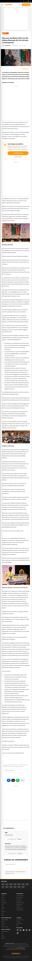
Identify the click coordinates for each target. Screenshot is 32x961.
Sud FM (2, 936)
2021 (23, 884)
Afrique (2, 915)
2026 (3, 884)
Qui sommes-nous (19, 919)
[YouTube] (28, 1)
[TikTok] (30, 1)
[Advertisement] (16, 19)
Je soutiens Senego (18, 153)
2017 (11, 887)
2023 (15, 884)
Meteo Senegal (19, 897)
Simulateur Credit (19, 908)
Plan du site (8, 949)
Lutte (2, 910)
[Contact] (20, 1)
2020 (27, 884)
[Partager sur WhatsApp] (18, 780)
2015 (19, 887)
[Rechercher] (19, 4)
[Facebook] (24, 1)
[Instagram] (26, 930)
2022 (19, 884)
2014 (23, 887)
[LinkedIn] (29, 930)
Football (2, 908)
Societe (2, 897)
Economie (3, 901)
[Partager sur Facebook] (9, 780)
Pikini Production (4, 927)
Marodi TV (3, 921)
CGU (17, 925)
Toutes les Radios (4, 931)
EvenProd (3, 923)
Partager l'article (18, 156)
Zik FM (2, 935)
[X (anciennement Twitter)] (26, 1)
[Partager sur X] (13, 780)
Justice (2, 899)
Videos (2, 913)
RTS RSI (2, 938)
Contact (17, 921)
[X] (20, 930)
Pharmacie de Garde (20, 902)
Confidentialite (19, 923)
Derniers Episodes (4, 919)
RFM (2, 933)
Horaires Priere (19, 901)
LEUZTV (2, 925)
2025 (7, 884)
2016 (15, 887)
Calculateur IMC (19, 904)
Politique (3, 895)
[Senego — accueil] (9, 4)
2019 (3, 887)
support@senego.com (20, 947)
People (2, 904)
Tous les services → (20, 910)
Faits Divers (3, 911)
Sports (2, 906)
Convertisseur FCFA (20, 895)
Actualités (5, 33)
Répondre (19, 839)
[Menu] (2, 4)
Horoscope (18, 906)
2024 (11, 884)
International (3, 902)
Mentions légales (14, 949)
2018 (7, 887)
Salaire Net (18, 899)
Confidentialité (23, 949)
